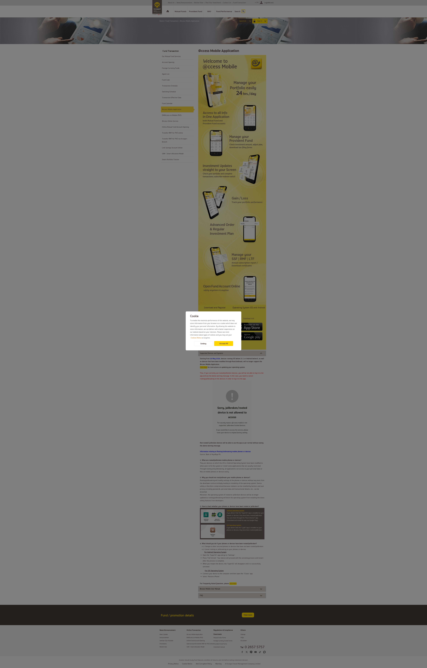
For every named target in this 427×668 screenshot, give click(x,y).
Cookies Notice (196, 338)
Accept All (223, 343)
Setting (203, 344)
